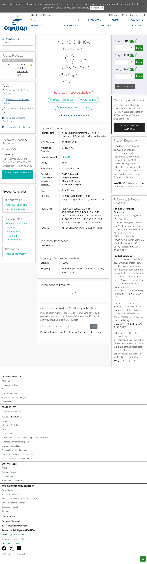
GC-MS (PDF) (90, 100)
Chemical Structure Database (15, 450)
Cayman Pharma (9, 477)
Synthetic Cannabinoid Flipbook (16, 442)
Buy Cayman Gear (10, 393)
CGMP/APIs (136, 20)
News (4, 421)
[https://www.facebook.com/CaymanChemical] (4, 548)
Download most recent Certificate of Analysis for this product (71, 332)
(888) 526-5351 (25, 162)
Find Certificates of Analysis (75, 115)
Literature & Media (10, 425)
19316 (5, 65)
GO (94, 326)
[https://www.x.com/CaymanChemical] (11, 548)
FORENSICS (36, 25)
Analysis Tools (8, 434)
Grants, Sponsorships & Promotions (17, 454)
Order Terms (7, 490)
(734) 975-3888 (24, 166)
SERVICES (114, 20)
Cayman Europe (9, 472)
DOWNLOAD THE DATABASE (129, 127)
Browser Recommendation (13, 503)
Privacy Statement (10, 495)
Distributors (131, 15)
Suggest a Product (10, 507)
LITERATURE (103, 25)
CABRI (4, 468)
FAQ (13, 149)
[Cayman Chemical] (15, 23)
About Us (6, 381)
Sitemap (5, 511)
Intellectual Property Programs (15, 398)
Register (47, 15)
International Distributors (13, 481)
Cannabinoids (14, 232)
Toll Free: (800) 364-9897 (13, 535)
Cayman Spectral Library (18, 127)
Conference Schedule (11, 411)
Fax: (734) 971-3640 (11, 543)
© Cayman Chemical (13, 554)
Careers (5, 389)
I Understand (97, 8)
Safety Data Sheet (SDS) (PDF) (75, 108)
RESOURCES (70, 25)
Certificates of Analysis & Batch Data (18, 459)
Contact (115, 15)
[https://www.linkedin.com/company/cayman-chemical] (19, 548)
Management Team (10, 385)
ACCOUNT (136, 25)
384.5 (65, 157)
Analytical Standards (17, 209)
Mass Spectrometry (16, 254)
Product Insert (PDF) (63, 100)
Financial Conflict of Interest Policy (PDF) (20, 499)
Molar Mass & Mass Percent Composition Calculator (25, 438)
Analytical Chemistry (16, 205)
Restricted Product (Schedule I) (73, 92)
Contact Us (7, 402)
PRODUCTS (93, 20)
